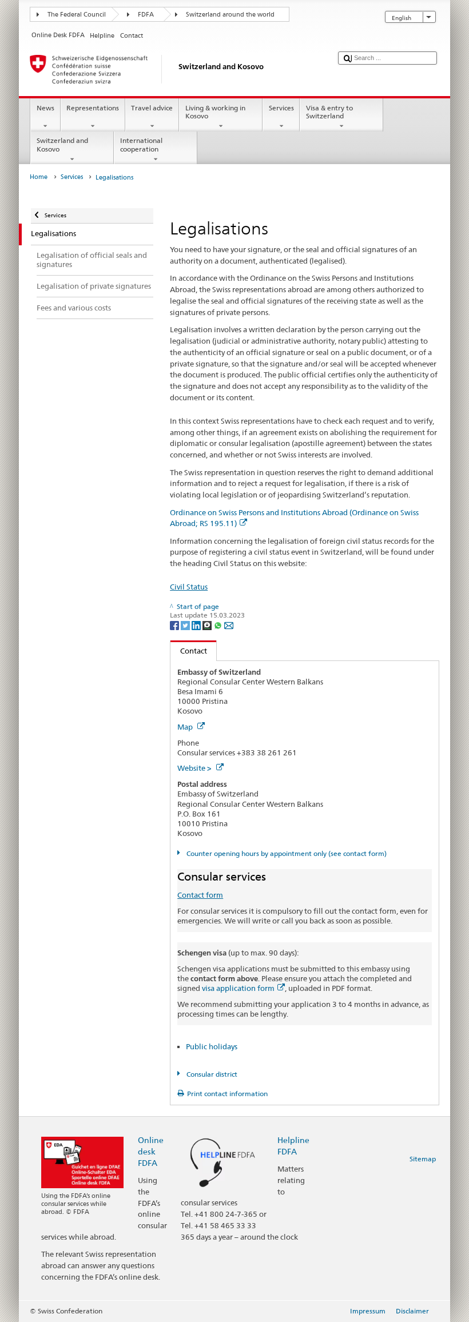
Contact (188, 650)
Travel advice (152, 107)
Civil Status (189, 586)
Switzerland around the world (230, 14)
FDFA (146, 14)
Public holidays (211, 1046)
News (45, 107)
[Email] (228, 624)
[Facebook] (175, 624)
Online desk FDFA (151, 1151)
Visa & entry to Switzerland (329, 111)
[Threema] (207, 624)
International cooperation (141, 144)
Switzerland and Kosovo (62, 144)
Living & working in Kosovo (215, 111)
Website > (195, 768)
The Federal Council (76, 14)
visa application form (238, 988)
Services (281, 107)
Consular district (211, 1074)
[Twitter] (186, 624)
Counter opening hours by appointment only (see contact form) (285, 853)
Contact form (200, 894)
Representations (92, 107)
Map (185, 726)
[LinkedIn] (197, 624)
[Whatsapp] (218, 624)
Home (38, 177)
